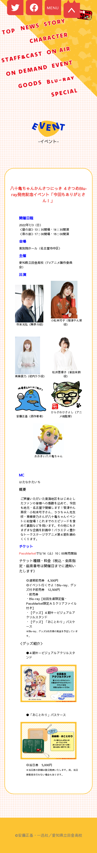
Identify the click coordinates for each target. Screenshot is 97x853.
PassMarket (27, 553)
